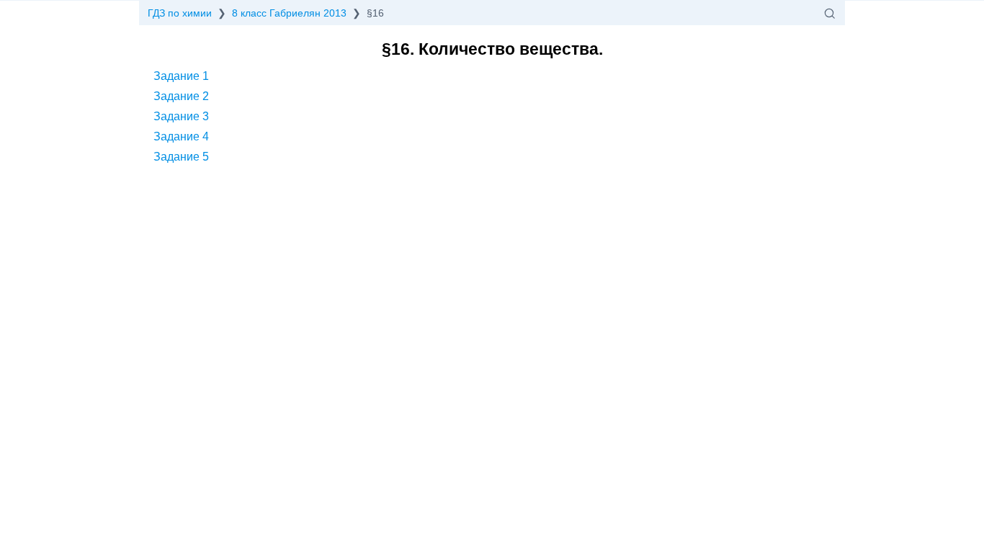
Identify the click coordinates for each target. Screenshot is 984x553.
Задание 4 (181, 136)
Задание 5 (181, 156)
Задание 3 (181, 116)
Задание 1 (181, 76)
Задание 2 (181, 96)
